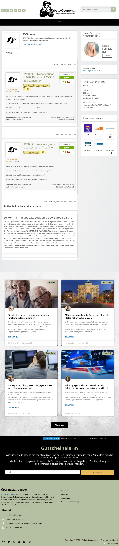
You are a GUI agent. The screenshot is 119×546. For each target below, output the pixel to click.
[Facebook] (3, 541)
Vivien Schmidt (14, 120)
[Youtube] (24, 10)
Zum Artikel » (13, 337)
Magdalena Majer (15, 187)
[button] (59, 22)
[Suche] (113, 9)
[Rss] (24, 541)
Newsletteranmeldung (98, 438)
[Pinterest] (11, 10)
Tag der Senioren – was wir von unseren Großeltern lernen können (28, 316)
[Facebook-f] (3, 10)
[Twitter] (19, 10)
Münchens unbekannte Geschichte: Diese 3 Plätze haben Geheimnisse (87, 316)
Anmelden (97, 472)
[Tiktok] (15, 10)
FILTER (9, 53)
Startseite (63, 438)
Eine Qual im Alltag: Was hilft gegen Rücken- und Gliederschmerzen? (30, 387)
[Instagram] (7, 10)
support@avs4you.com (91, 71)
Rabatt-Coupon (10, 494)
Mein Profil (107, 55)
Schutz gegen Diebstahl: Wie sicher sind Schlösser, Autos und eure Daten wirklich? (86, 387)
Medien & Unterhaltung (22, 117)
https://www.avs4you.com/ (32, 44)
